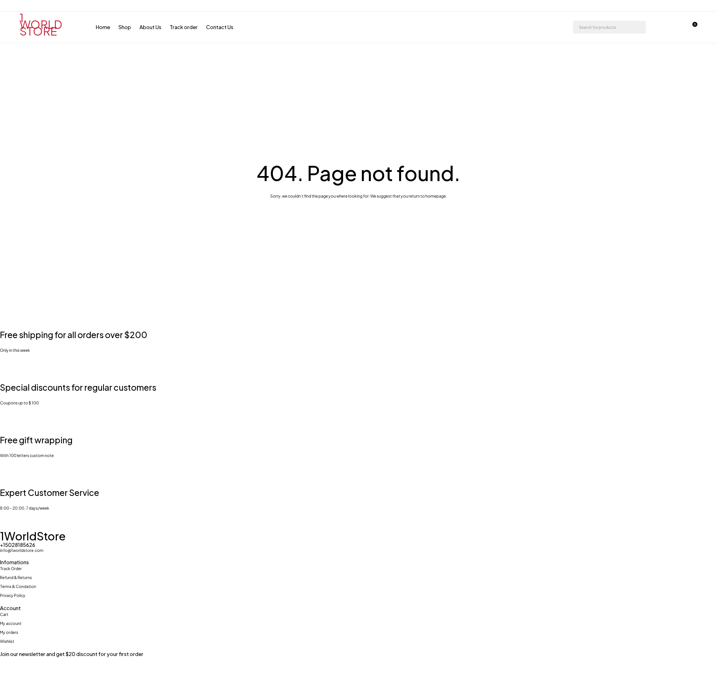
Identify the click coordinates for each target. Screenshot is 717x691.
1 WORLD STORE (41, 24)
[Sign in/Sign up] (662, 27)
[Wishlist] (677, 27)
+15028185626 (17, 545)
